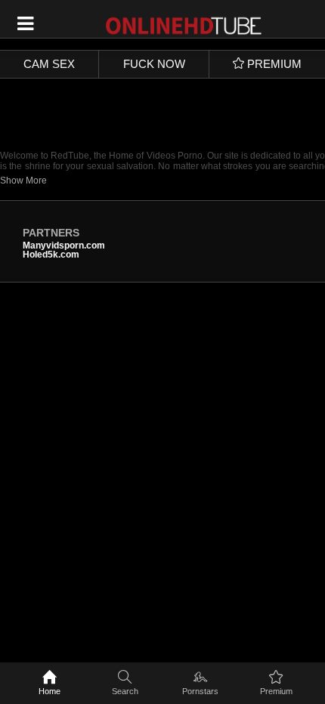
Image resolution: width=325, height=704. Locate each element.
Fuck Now (154, 63)
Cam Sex (49, 63)
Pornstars (200, 691)
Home (49, 691)
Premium (276, 691)
